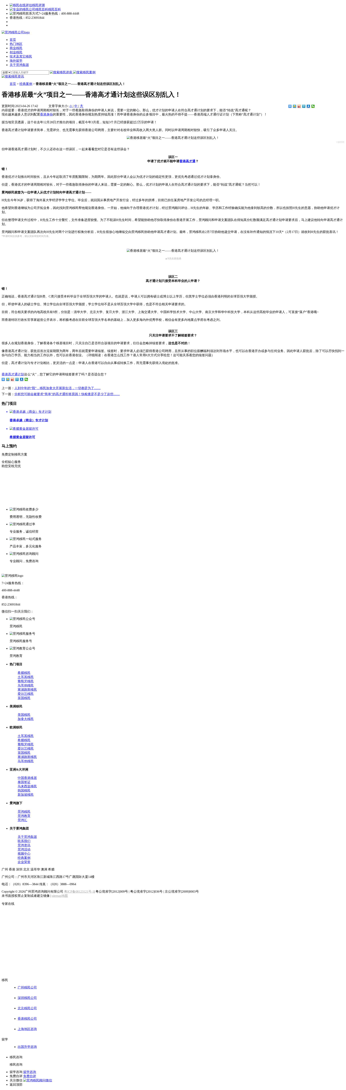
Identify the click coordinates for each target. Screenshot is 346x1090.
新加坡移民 (26, 794)
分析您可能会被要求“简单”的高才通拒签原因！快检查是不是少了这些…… (67, 394)
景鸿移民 (24, 811)
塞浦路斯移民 (27, 689)
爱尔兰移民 (26, 693)
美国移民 (24, 714)
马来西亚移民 (27, 786)
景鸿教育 (24, 816)
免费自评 (29, 1076)
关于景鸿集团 (27, 836)
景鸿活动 (24, 849)
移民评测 (38, 5)
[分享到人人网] (308, 106)
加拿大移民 (26, 719)
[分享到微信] (313, 106)
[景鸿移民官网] (16, 32)
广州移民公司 (27, 987)
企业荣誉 (24, 862)
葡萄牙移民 (26, 681)
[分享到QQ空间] (294, 106)
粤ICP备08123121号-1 (79, 891)
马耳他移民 (26, 685)
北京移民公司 (27, 1008)
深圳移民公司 (27, 997)
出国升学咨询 (27, 1046)
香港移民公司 (27, 1018)
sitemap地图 (60, 895)
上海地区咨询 (27, 1029)
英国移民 (24, 698)
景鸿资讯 (24, 845)
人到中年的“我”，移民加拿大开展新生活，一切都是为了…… (57, 388)
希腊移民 (24, 672)
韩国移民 (24, 790)
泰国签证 (24, 782)
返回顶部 (16, 1084)
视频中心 (24, 853)
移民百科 (54, 9)
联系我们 (24, 841)
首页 (13, 84)
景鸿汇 (22, 820)
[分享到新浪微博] (299, 106)
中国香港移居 (27, 778)
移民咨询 (16, 1064)
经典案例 (25, 84)
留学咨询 (29, 1072)
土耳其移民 (26, 677)
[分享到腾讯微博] (304, 106)
